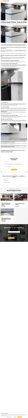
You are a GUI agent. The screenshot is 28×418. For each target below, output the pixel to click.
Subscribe (14, 169)
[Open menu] (26, 1)
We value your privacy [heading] (4, 413)
